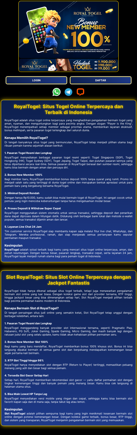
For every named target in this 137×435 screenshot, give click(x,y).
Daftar (100, 80)
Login (36, 80)
